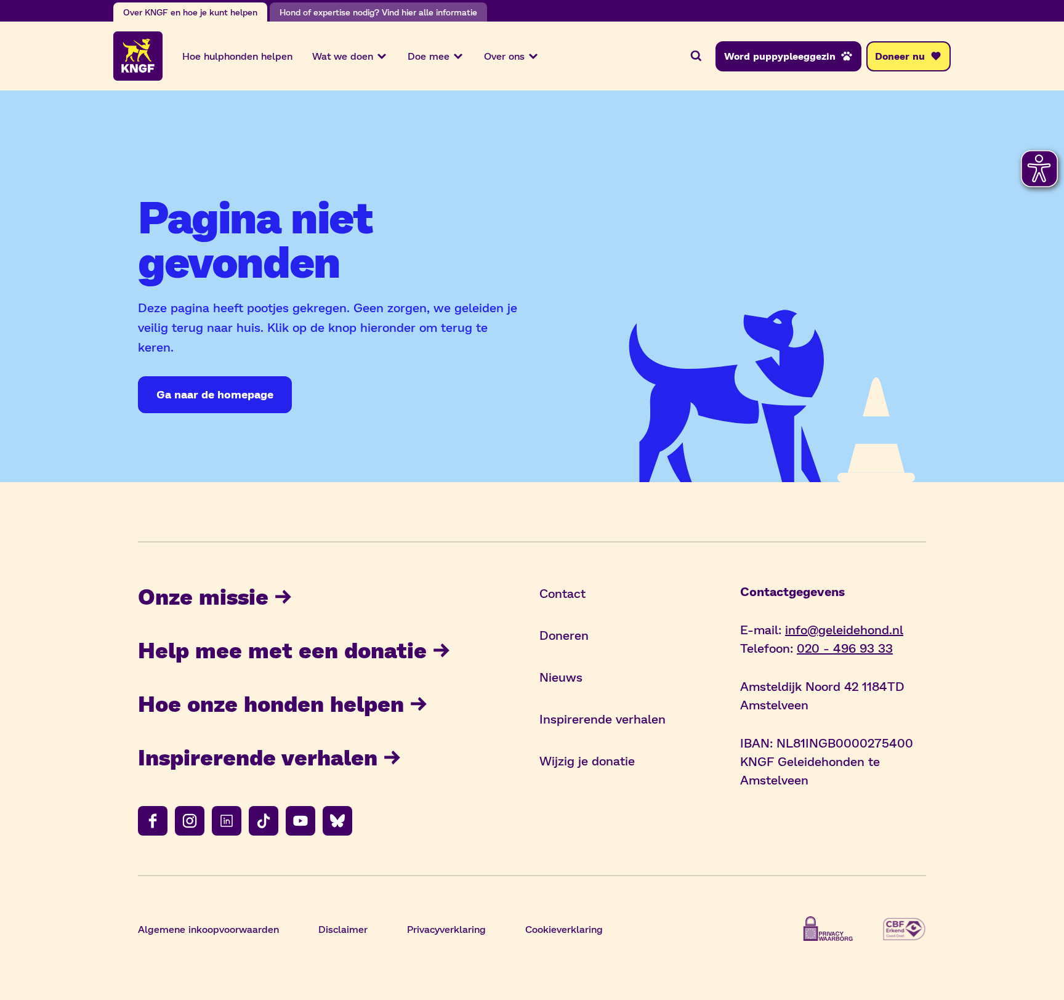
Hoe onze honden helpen (271, 703)
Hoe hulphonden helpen (237, 56)
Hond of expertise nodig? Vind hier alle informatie (378, 12)
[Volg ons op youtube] (300, 821)
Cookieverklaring (564, 929)
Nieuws (560, 676)
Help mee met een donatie (282, 649)
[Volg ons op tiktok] (263, 821)
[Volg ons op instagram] (189, 821)
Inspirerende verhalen (257, 756)
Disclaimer (343, 929)
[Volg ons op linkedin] (226, 821)
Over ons (504, 56)
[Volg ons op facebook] (152, 821)
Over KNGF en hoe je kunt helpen (190, 12)
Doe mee (428, 56)
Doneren (564, 634)
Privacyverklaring (446, 929)
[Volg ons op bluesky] (337, 821)
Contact (562, 593)
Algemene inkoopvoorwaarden (208, 929)
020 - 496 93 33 (845, 647)
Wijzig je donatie (587, 760)
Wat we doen (342, 56)
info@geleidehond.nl (844, 629)
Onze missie (203, 596)
